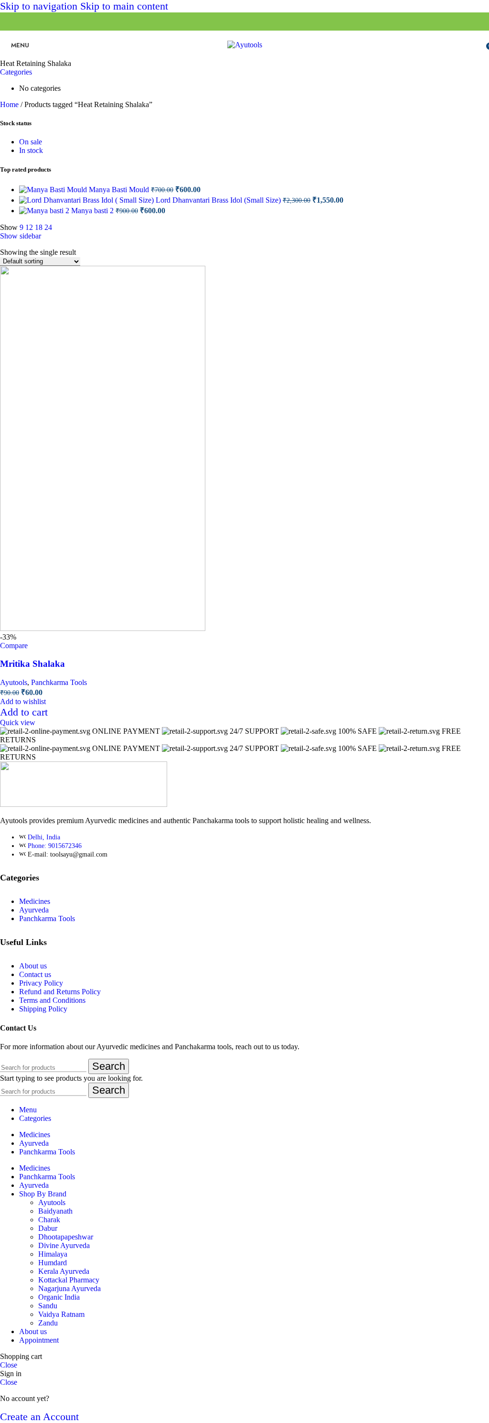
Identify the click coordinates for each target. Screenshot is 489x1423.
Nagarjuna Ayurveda (69, 1288)
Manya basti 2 (93, 210)
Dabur (47, 1228)
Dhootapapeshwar (65, 1237)
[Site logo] (244, 45)
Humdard (52, 1263)
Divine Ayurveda (64, 1245)
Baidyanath (55, 1211)
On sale (30, 142)
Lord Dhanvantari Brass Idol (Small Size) (219, 200)
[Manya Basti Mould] (54, 189)
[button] (24, 712)
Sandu (47, 1306)
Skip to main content (124, 6)
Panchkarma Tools (59, 682)
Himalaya (52, 1254)
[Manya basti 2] (45, 210)
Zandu (48, 1323)
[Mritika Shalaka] (102, 628)
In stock (31, 150)
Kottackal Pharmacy (68, 1280)
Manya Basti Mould (120, 189)
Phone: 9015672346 (55, 845)
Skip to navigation (40, 6)
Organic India (59, 1297)
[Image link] (83, 804)
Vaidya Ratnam (61, 1314)
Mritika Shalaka (32, 664)
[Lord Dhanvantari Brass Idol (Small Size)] (87, 200)
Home (10, 104)
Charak (49, 1220)
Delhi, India (44, 837)
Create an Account (39, 1417)
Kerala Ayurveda (63, 1271)
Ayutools (13, 682)
